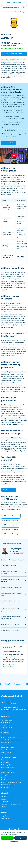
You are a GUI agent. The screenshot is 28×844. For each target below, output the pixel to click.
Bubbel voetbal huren (7, 772)
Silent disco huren (6, 720)
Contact (3, 806)
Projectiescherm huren (8, 785)
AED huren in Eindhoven (11, 529)
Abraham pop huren (7, 745)
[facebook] (9, 829)
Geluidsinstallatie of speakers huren (12, 740)
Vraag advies (20, 256)
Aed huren (9, 34)
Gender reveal (5, 735)
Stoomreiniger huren (7, 767)
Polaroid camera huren (8, 737)
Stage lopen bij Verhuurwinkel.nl (10, 804)
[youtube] (15, 829)
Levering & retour (6, 818)
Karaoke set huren (6, 730)
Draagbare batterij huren (8, 757)
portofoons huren (7, 327)
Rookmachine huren (7, 752)
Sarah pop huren (6, 742)
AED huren (4, 777)
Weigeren (20, 838)
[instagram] (12, 829)
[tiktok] (18, 829)
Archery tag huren (6, 775)
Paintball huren (5, 725)
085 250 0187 (14, 551)
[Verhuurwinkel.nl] (2, 34)
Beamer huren (5, 722)
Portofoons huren (6, 780)
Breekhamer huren (7, 760)
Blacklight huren (6, 732)
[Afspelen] (14, 155)
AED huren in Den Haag (11, 534)
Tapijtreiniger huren (7, 765)
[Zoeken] (24, 7)
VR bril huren (5, 762)
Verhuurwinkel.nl (14, 2)
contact (7, 449)
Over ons (3, 796)
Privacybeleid (14, 841)
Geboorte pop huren (7, 747)
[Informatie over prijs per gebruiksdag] (24, 43)
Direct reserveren (9, 490)
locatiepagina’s (6, 446)
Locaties (3, 799)
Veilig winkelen (5, 816)
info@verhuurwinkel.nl (16, 553)
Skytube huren (5, 787)
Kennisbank (4, 801)
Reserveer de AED (8, 143)
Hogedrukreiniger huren (8, 770)
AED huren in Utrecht (10, 525)
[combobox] (14, 7)
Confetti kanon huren (7, 750)
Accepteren (7, 838)
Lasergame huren (6, 727)
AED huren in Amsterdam (12, 516)
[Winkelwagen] (25, 3)
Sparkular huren (6, 755)
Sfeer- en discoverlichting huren (11, 782)
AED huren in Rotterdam (11, 520)
